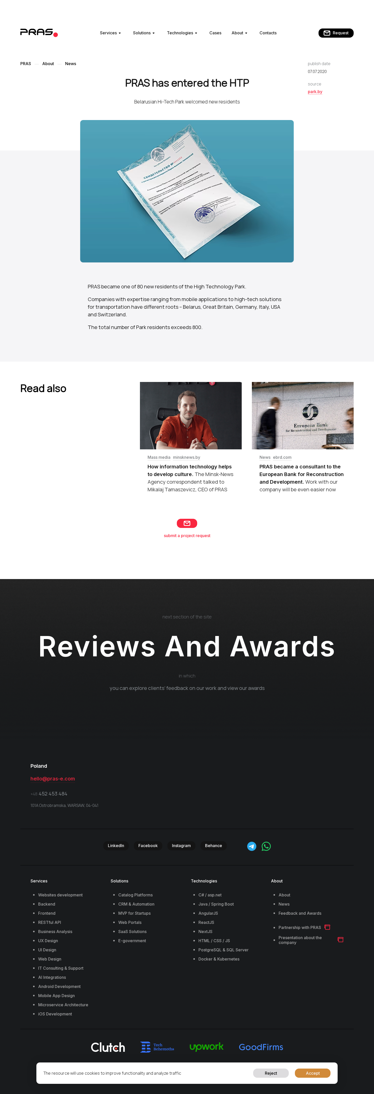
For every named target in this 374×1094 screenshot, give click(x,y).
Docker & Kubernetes (218, 959)
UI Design (47, 950)
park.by (315, 91)
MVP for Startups (134, 913)
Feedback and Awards (300, 913)
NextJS (205, 931)
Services (108, 32)
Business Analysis (55, 931)
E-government (132, 940)
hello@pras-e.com (53, 779)
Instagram (181, 845)
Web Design (49, 959)
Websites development (60, 895)
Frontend (46, 913)
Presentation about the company (300, 940)
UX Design (48, 940)
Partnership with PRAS (300, 927)
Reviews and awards (187, 646)
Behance (213, 845)
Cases (215, 32)
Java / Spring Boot (216, 904)
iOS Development (55, 1014)
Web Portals (129, 922)
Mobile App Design (56, 995)
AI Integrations (52, 977)
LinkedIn (116, 845)
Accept (313, 1073)
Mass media (159, 457)
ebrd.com (282, 457)
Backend (46, 904)
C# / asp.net (210, 895)
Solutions (142, 32)
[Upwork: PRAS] (207, 1047)
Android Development (59, 986)
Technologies (180, 32)
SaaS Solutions (132, 931)
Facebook (148, 845)
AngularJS (208, 913)
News (70, 63)
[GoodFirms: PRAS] (261, 1047)
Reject (271, 1073)
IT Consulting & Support (60, 968)
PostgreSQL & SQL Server (223, 950)
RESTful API (49, 922)
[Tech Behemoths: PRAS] (157, 1047)
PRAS (25, 63)
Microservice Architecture (63, 1004)
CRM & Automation (136, 904)
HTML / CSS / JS (214, 940)
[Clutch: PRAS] (108, 1047)
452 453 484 (49, 793)
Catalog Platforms (135, 895)
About (237, 32)
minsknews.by (186, 457)
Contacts (268, 32)
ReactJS (206, 922)
